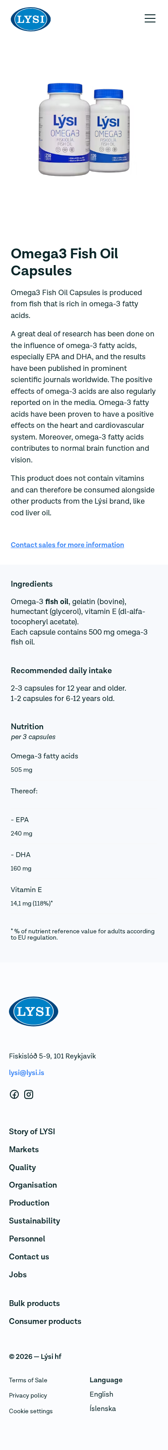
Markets (24, 1149)
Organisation (33, 1185)
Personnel (27, 1239)
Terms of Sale (28, 1380)
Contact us (29, 1257)
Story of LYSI (32, 1131)
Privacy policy (28, 1395)
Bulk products (34, 1303)
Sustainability (34, 1221)
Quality (22, 1167)
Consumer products (45, 1321)
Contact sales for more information (67, 544)
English (101, 1394)
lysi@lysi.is (26, 1072)
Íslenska (103, 1408)
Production (29, 1203)
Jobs (18, 1275)
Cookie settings (31, 1411)
